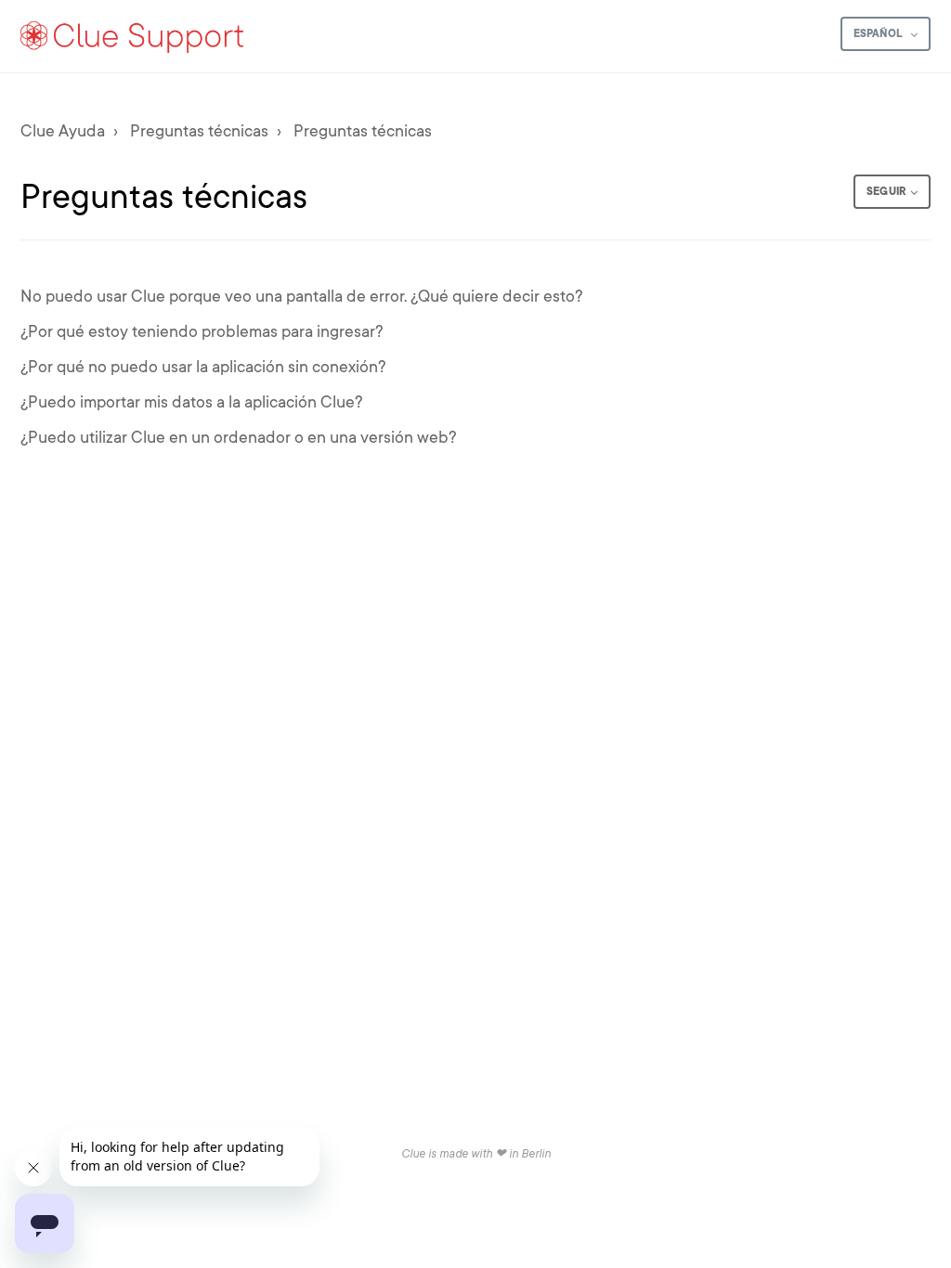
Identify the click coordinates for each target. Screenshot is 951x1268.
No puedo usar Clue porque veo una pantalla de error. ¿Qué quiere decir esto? (301, 296)
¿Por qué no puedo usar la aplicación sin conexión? (203, 367)
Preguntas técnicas (199, 131)
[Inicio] (132, 36)
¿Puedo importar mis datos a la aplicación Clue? (191, 402)
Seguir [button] (885, 191)
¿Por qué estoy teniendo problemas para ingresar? (202, 331)
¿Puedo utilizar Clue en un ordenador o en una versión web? (238, 437)
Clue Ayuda (62, 131)
